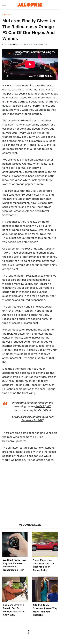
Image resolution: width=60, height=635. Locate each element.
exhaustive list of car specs (19, 287)
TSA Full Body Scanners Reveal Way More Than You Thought (45, 610)
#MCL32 (40, 406)
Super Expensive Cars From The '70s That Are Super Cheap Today (43, 565)
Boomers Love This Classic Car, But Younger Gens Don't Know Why (14, 610)
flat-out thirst (25, 237)
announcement (11, 171)
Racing (7, 14)
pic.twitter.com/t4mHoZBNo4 (32, 410)
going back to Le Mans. (24, 233)
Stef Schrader (12, 44)
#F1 (48, 406)
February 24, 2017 (32, 420)
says (17, 190)
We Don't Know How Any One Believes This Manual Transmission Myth (14, 565)
